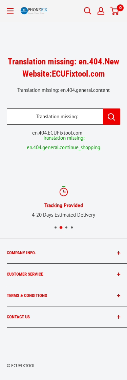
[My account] (101, 11)
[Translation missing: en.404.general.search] (111, 116)
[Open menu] (10, 11)
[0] (114, 11)
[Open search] (87, 11)
